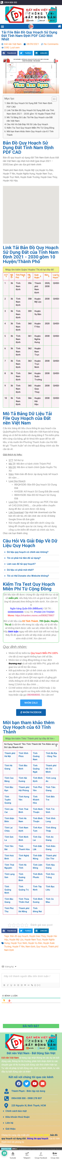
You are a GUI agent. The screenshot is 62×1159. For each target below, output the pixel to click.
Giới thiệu (10, 1128)
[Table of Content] (54, 99)
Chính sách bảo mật (16, 1111)
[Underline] (11, 985)
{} (35, 985)
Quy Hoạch (41, 946)
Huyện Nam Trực (33, 939)
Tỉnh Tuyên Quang (7, 799)
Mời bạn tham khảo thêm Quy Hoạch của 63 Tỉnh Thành (30, 133)
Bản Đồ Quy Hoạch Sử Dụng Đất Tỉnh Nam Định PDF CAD (29, 105)
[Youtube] (34, 1083)
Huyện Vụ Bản (35, 943)
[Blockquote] (25, 985)
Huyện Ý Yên (18, 946)
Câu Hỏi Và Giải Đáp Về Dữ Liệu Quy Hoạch (27, 124)
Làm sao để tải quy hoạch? (21, 564)
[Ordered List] (18, 985)
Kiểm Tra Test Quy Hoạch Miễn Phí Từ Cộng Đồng (30, 128)
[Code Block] (28, 985)
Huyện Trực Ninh (19, 943)
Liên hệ (9, 1123)
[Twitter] (26, 1083)
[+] (38, 985)
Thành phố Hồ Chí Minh (51, 768)
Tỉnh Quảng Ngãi (36, 768)
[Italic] (7, 985)
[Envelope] (42, 1083)
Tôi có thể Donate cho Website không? (28, 575)
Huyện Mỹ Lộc (16, 939)
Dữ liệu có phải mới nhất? (20, 569)
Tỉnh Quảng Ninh (7, 889)
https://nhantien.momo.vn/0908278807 (34, 615)
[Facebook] (18, 1083)
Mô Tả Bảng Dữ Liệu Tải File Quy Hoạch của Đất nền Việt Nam (30, 119)
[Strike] (14, 985)
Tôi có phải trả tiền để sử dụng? (24, 558)
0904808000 (33, 695)
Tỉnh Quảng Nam (36, 756)
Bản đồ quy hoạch (19, 936)
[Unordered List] (21, 985)
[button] (2, 26)
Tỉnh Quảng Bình (22, 877)
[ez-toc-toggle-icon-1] (53, 99)
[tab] (31, 552)
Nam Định (30, 946)
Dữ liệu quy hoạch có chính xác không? (27, 552)
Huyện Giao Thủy (37, 936)
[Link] (32, 985)
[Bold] (4, 985)
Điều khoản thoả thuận (17, 1117)
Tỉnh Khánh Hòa (36, 799)
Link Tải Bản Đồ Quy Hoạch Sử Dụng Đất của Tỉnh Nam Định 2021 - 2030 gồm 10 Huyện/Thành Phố (31, 112)
